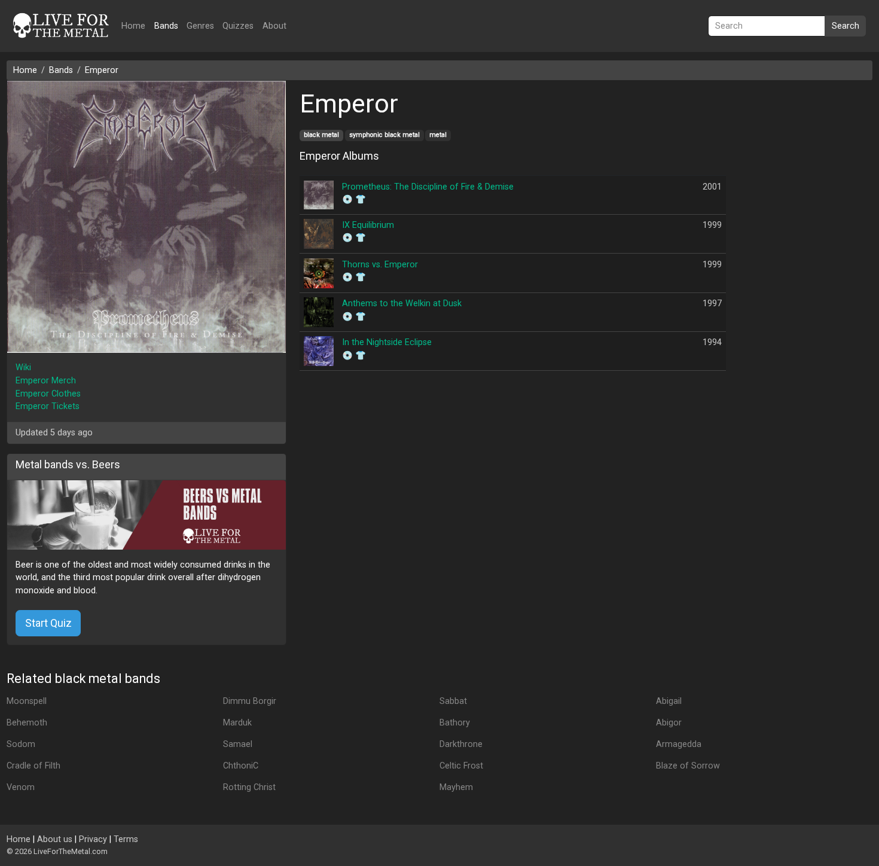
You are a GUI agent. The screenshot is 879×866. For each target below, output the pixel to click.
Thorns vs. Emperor (380, 265)
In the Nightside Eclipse (387, 342)
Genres (200, 26)
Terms (126, 839)
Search (845, 26)
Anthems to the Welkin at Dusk (402, 303)
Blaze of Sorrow (688, 766)
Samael (237, 744)
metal (438, 135)
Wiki (23, 367)
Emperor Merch (46, 381)
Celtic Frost (461, 766)
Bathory (454, 723)
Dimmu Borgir (249, 701)
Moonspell (27, 701)
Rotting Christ (249, 787)
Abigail (669, 701)
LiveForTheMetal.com (70, 851)
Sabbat (453, 701)
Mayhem (456, 787)
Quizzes (238, 26)
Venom (21, 787)
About (274, 26)
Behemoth (27, 723)
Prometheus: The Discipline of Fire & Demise (428, 187)
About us (54, 839)
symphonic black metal (384, 135)
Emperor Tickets (48, 406)
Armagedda (678, 744)
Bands (166, 26)
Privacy (93, 839)
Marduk (237, 723)
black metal (321, 135)
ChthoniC (240, 766)
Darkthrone (461, 744)
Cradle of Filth (33, 766)
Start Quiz (48, 623)
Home (133, 26)
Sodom (21, 744)
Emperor (101, 70)
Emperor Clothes (48, 394)
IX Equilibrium (368, 225)
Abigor (669, 723)
